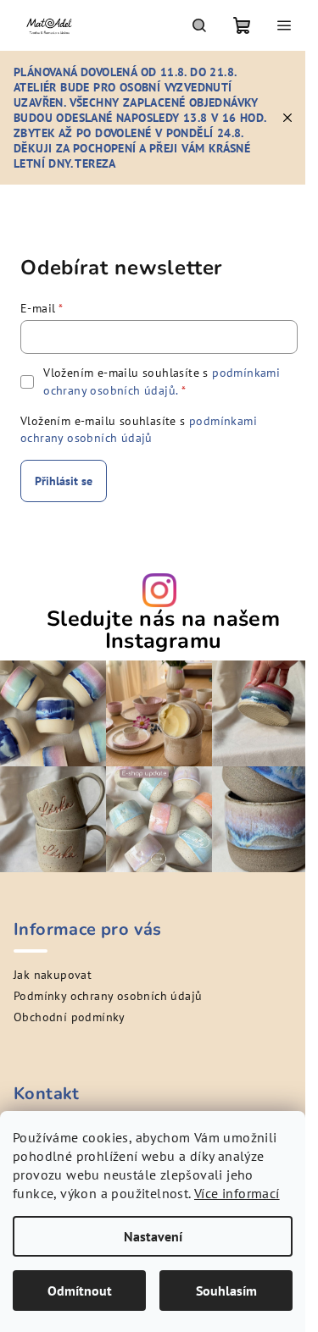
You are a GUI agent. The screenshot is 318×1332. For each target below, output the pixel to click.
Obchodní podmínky (70, 1017)
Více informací (237, 1193)
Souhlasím (226, 1290)
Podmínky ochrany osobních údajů (108, 995)
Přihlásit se (63, 481)
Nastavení (153, 1236)
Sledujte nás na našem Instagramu (163, 630)
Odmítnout (79, 1290)
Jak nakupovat (53, 974)
